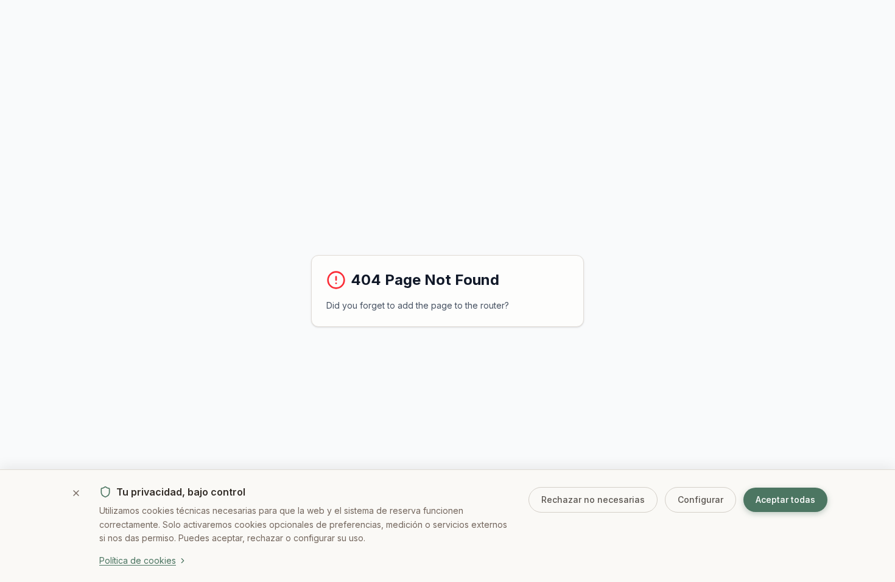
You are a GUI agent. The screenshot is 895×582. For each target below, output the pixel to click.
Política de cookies (137, 560)
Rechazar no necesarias (593, 499)
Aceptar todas (785, 499)
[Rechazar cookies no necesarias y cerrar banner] (76, 493)
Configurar (700, 499)
